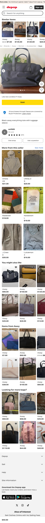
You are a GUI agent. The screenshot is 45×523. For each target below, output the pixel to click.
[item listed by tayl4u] (10, 369)
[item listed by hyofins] (10, 305)
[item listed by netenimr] (27, 276)
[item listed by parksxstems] (27, 339)
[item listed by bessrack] (10, 432)
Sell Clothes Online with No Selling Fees (22, 515)
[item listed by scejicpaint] (10, 339)
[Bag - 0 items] (30, 7)
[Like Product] (10, 24)
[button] (25, 135)
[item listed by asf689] (12, 163)
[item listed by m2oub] (27, 305)
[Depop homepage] (12, 7)
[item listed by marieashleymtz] (10, 403)
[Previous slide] (3, 70)
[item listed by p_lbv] (27, 369)
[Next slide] (41, 70)
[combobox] (22, 13)
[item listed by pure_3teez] (10, 276)
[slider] (22, 71)
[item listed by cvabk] (27, 403)
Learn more (26, 113)
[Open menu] (3, 7)
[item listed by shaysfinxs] (27, 432)
